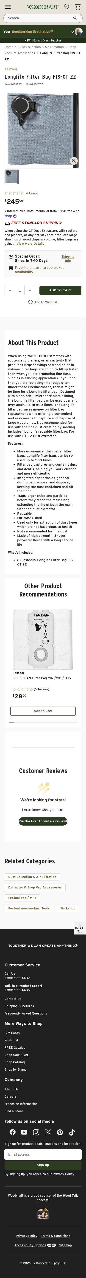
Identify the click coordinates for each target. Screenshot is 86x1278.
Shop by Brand (16, 1069)
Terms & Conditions (55, 1236)
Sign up (43, 1165)
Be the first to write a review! (43, 821)
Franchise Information (21, 1104)
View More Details (30, 243)
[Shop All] (7, 7)
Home (9, 47)
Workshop (67, 908)
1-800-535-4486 (17, 990)
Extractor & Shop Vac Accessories (35, 887)
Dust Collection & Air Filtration (41, 47)
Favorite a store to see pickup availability (39, 270)
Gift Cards (12, 1033)
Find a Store (14, 1111)
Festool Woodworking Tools (29, 908)
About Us (12, 1089)
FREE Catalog (15, 1047)
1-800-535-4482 (17, 978)
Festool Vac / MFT (22, 898)
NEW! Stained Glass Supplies (43, 40)
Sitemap (65, 1245)
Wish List (11, 1040)
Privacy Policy (63, 1174)
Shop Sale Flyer (16, 1055)
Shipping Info (67, 259)
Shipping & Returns (19, 1006)
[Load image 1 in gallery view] (12, 177)
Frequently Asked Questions (26, 1013)
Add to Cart (43, 711)
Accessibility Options (30, 1245)
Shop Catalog (15, 1062)
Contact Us (13, 999)
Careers (11, 1096)
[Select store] (67, 7)
